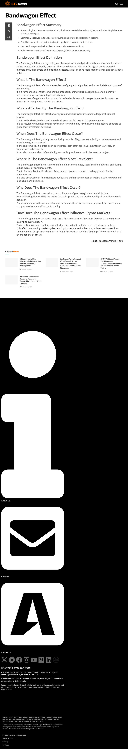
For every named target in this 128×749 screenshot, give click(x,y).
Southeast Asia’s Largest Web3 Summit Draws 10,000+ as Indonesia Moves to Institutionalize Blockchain (70, 263)
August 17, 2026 (107, 271)
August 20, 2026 (26, 269)
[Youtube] (34, 660)
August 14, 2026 (26, 287)
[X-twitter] (4, 660)
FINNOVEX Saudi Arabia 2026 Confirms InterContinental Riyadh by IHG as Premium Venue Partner (111, 263)
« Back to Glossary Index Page (107, 240)
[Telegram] (12, 660)
